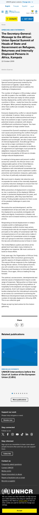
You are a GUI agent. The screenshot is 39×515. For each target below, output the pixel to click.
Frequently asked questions (12, 464)
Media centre (6, 471)
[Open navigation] (3, 12)
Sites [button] (36, 13)
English (7, 6)
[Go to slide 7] (25, 394)
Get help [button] (28, 19)
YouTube (17, 434)
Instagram (12, 434)
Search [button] (28, 13)
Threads (31, 434)
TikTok (22, 434)
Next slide (35, 352)
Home (3, 25)
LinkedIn (26, 434)
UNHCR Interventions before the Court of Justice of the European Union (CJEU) (18, 374)
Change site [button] (26, 2)
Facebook (7, 434)
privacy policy (23, 501)
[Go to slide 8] (27, 394)
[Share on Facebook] (22, 325)
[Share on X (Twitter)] (17, 325)
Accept (19, 510)
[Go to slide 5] (21, 394)
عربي (32, 6)
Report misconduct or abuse (12, 474)
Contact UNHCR (7, 468)
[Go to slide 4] (19, 394)
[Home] (12, 12)
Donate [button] (32, 13)
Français (16, 6)
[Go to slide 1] (13, 394)
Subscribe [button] (7, 453)
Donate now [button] (7, 420)
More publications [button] (19, 399)
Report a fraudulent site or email (13, 477)
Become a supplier (8, 481)
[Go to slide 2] (15, 394)
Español (24, 6)
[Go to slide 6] (23, 394)
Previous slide (4, 352)
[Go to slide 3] (17, 394)
